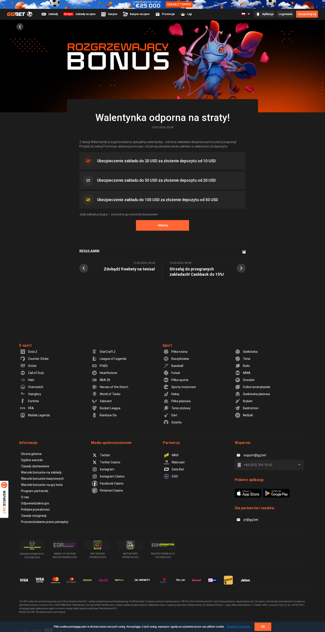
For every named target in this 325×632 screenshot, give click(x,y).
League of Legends (113, 358)
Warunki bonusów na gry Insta (42, 485)
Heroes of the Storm (114, 387)
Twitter (105, 455)
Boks (246, 366)
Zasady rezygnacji (33, 515)
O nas (25, 497)
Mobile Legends (39, 415)
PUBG (104, 366)
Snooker (249, 380)
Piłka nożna (179, 351)
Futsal (175, 373)
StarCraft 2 (107, 351)
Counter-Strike (38, 358)
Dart (174, 415)
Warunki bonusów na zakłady (41, 472)
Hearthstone (108, 373)
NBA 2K (105, 380)
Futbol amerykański (256, 387)
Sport (167, 345)
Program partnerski (34, 491)
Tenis (246, 358)
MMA (246, 373)
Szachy (176, 422)
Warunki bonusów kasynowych (42, 478)
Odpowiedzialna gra (35, 503)
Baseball (177, 366)
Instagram (107, 469)
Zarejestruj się (307, 14)
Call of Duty (36, 373)
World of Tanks (110, 394)
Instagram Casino (112, 476)
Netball (248, 415)
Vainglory (34, 394)
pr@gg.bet (251, 519)
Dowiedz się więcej (238, 626)
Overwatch (35, 387)
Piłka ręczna (179, 380)
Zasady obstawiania (35, 466)
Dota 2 (32, 351)
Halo (31, 380)
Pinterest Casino (111, 490)
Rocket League (110, 408)
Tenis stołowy (181, 408)
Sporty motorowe (183, 387)
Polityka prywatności (35, 509)
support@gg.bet (255, 455)
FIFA (31, 408)
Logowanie (285, 14)
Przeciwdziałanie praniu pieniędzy (45, 522)
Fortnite (33, 401)
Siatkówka (250, 351)
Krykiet (247, 401)
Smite (32, 366)
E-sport (25, 345)
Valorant (106, 401)
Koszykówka (180, 358)
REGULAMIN (89, 251)
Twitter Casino (110, 462)
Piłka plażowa (181, 401)
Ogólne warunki (32, 460)
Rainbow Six (108, 415)
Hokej (175, 394)
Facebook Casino (112, 483)
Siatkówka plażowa (256, 394)
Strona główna (31, 454)
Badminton (250, 408)
